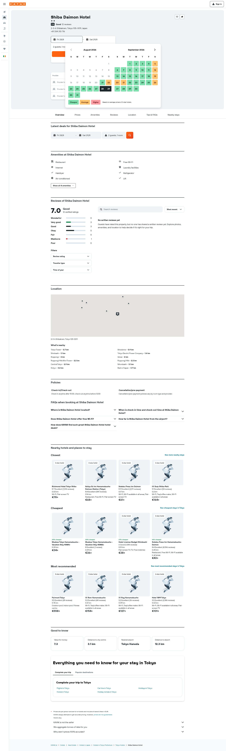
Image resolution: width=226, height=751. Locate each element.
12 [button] (90, 76)
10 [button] (77, 76)
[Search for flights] (4, 12)
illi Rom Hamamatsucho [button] (95, 597)
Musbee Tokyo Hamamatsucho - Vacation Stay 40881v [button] (65, 543)
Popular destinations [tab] (84, 672)
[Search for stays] (4, 17)
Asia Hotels (72, 745)
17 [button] (77, 82)
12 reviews (66, 24)
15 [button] (109, 76)
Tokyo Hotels (120, 745)
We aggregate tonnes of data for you (70, 727)
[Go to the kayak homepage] (17, 4)
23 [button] (71, 88)
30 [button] (71, 95)
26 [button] (90, 88)
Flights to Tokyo (63, 688)
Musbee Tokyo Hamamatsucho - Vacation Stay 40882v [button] (99, 543)
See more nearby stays (174, 455)
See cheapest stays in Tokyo (172, 508)
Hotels (62, 745)
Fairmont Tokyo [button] (58, 597)
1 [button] (108, 63)
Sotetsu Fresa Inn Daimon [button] (130, 486)
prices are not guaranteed (103, 715)
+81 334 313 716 (58, 31)
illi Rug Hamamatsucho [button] (128, 597)
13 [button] (96, 76)
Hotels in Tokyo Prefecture (102, 745)
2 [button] (71, 70)
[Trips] (4, 48)
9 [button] (71, 76)
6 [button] (96, 70)
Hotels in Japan (84, 745)
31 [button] (77, 95)
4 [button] (83, 70)
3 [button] (77, 70)
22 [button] (109, 82)
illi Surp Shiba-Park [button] (160, 486)
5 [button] (90, 70)
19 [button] (90, 82)
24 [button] (77, 88)
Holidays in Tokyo (145, 688)
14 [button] (102, 76)
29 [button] (109, 88)
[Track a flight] (4, 41)
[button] (4, 4)
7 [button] (102, 70)
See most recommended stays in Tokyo (167, 566)
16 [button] (71, 82)
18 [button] (84, 82)
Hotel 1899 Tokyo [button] (159, 597)
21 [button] (102, 82)
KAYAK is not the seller (63, 722)
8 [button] (108, 70)
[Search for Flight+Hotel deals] (4, 28)
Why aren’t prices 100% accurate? (69, 731)
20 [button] (96, 82)
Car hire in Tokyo (104, 688)
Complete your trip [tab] (63, 672)
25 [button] (83, 88)
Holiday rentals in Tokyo (107, 692)
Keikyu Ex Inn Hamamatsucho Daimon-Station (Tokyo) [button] (97, 487)
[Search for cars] (4, 23)
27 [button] (96, 88)
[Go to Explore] (4, 36)
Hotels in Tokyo (63, 692)
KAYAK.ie (54, 745)
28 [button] (102, 88)
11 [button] (83, 76)
